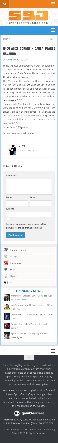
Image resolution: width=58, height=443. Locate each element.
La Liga (13, 256)
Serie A (13, 269)
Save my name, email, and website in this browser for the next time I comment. (26, 226)
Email (33, 197)
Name (9, 197)
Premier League (18, 250)
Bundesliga (16, 263)
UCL (12, 282)
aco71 (9, 60)
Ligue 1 (13, 276)
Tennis (6, 39)
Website (10, 208)
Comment (11, 175)
